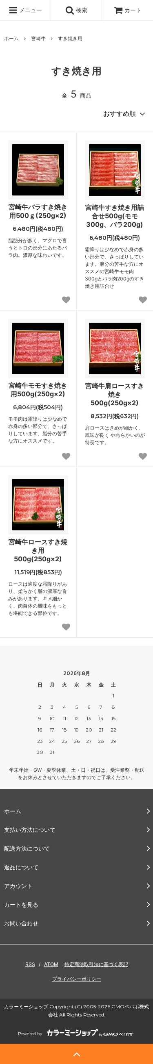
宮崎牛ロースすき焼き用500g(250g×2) (38, 550)
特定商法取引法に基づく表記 (96, 964)
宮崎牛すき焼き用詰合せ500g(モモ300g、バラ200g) (114, 215)
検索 (80, 10)
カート (133, 10)
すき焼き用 (70, 38)
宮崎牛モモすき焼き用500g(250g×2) (38, 389)
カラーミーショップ (26, 1006)
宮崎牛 (38, 38)
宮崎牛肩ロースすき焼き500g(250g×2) (114, 394)
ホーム (11, 38)
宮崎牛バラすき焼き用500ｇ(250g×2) (38, 211)
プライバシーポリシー (76, 979)
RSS (30, 964)
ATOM (51, 964)
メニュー (30, 10)
